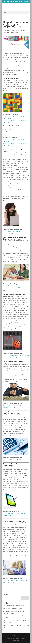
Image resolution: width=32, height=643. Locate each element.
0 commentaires (15, 32)
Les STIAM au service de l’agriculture (13, 606)
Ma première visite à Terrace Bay (12, 608)
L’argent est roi (12, 459)
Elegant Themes (14, 638)
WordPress (16, 640)
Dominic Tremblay (10, 30)
